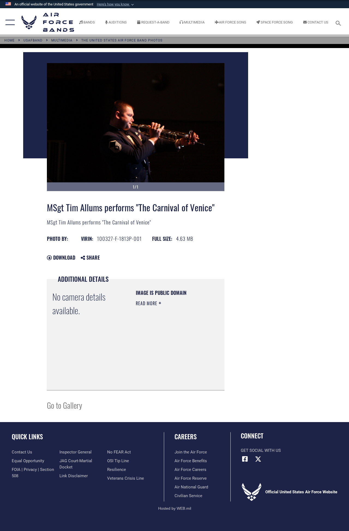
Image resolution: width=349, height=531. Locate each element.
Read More (147, 303)
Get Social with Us (261, 450)
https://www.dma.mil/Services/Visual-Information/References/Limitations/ (169, 372)
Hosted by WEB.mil (174, 508)
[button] (116, 4)
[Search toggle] (339, 22)
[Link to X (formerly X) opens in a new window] (258, 459)
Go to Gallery (64, 405)
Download (63, 257)
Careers (185, 436)
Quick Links (27, 436)
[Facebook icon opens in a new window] (245, 459)
